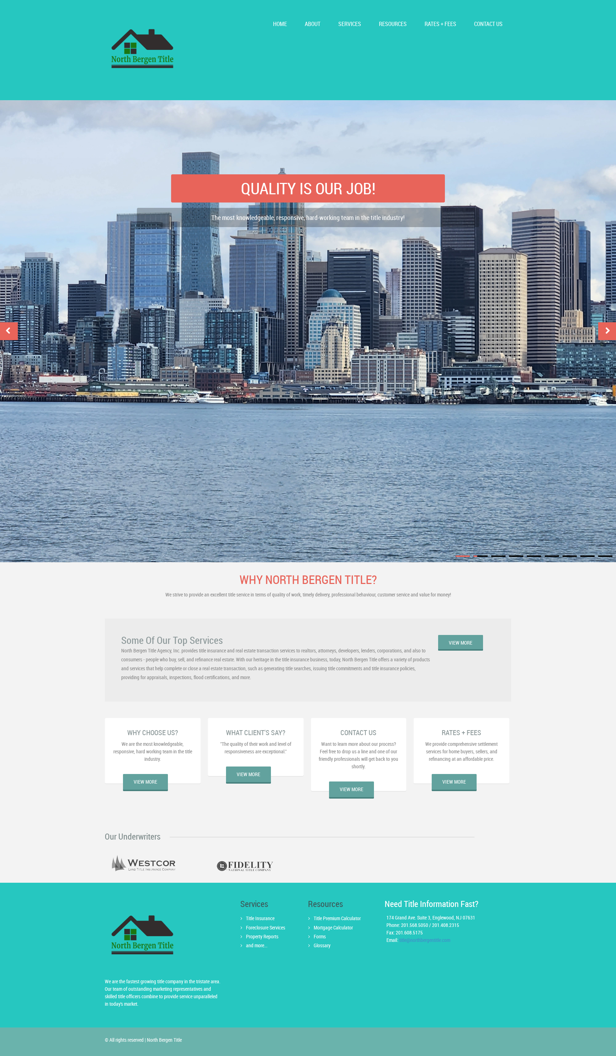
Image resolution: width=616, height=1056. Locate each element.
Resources (393, 24)
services (349, 24)
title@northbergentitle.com (424, 940)
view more (460, 642)
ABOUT (312, 24)
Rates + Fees (440, 24)
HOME (280, 24)
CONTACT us (488, 24)
